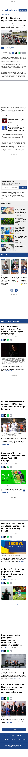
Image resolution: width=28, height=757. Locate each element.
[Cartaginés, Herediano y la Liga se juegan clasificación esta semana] (4, 120)
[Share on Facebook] (13, 53)
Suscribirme (23, 187)
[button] (23, 10)
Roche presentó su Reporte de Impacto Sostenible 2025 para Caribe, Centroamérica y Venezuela (5, 280)
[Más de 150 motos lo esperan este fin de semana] (14, 37)
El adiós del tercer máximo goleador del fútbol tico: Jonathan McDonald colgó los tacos (13, 405)
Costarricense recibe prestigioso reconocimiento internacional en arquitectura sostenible (11, 640)
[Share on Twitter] (16, 53)
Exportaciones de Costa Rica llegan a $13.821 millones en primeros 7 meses (21, 238)
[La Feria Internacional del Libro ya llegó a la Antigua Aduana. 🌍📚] (15, 266)
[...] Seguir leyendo (7, 370)
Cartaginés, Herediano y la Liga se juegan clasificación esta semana (16, 121)
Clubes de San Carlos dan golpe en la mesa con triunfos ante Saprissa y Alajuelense (12, 573)
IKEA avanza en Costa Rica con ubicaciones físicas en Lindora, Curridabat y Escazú (13, 527)
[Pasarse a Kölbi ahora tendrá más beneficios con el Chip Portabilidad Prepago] (13, 477)
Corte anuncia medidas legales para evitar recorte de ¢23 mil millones (20, 229)
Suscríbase (21, 739)
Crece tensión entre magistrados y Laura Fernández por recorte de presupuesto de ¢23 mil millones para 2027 (20, 210)
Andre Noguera (6, 412)
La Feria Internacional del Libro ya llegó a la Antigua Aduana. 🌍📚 (15, 278)
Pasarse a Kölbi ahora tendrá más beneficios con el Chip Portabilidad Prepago (13, 457)
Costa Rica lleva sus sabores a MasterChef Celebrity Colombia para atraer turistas (12, 330)
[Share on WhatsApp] (19, 53)
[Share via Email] (21, 53)
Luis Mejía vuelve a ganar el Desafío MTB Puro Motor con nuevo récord (20, 220)
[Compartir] (24, 53)
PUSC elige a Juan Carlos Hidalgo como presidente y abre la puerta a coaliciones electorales (13, 688)
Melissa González (6, 336)
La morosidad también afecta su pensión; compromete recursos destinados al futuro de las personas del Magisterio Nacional (16, 128)
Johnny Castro (10, 47)
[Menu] (3, 10)
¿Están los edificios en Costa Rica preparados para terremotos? (20, 246)
